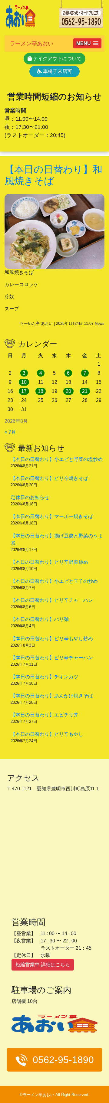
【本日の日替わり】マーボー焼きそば (52, 516)
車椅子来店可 (57, 71)
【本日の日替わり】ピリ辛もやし (47, 734)
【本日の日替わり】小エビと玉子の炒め (54, 581)
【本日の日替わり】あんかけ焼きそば (52, 695)
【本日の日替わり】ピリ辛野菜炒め (49, 562)
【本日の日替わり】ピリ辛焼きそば (49, 478)
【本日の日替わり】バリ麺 (40, 619)
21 (85, 391)
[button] (87, 43)
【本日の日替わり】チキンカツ (44, 676)
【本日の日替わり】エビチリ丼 (44, 714)
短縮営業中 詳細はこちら (42, 964)
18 (40, 391)
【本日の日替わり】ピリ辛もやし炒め (52, 638)
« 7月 (10, 432)
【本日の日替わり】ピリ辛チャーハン (52, 600)
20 (68, 391)
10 (24, 382)
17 (24, 391)
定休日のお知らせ (30, 497)
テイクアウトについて (56, 58)
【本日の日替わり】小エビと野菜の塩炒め (57, 459)
